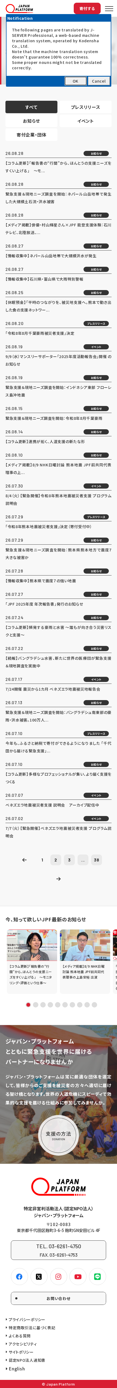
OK (75, 81)
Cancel (99, 81)
